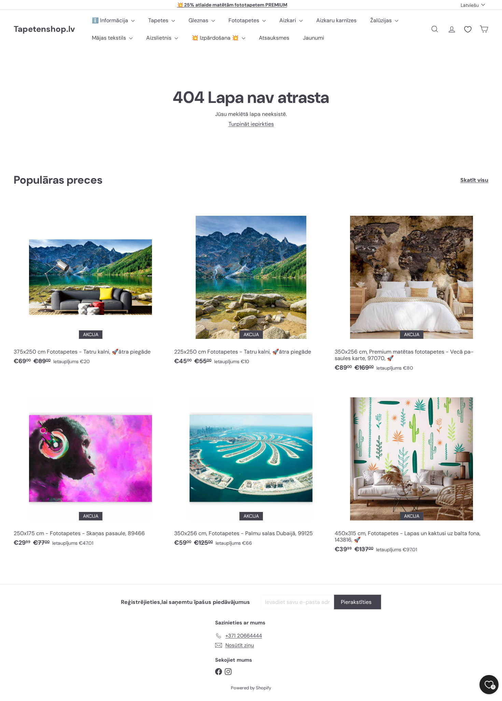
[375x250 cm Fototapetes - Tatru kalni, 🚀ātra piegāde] (90, 286)
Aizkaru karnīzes (336, 20)
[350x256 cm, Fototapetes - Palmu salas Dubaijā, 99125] (251, 468)
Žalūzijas (381, 20)
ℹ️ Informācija (110, 20)
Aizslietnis (159, 37)
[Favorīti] (467, 29)
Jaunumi (313, 37)
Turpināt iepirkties (251, 124)
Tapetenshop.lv (44, 29)
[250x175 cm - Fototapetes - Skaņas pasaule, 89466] (90, 468)
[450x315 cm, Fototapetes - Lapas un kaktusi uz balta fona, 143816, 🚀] (411, 471)
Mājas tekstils (109, 37)
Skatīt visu (474, 180)
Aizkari (288, 20)
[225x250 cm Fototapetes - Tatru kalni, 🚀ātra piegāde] (251, 286)
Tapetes (159, 20)
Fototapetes (244, 20)
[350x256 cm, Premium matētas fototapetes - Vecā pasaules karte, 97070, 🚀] (411, 289)
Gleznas (199, 20)
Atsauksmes (274, 37)
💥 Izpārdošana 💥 (216, 37)
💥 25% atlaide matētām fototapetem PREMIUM (232, 5)
